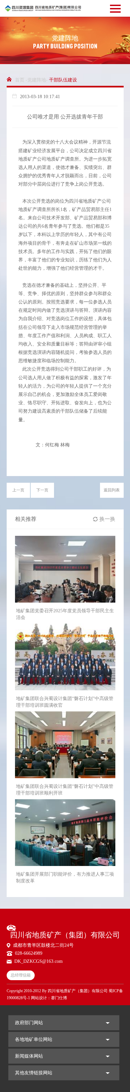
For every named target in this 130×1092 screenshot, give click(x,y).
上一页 (18, 490)
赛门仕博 (59, 998)
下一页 (42, 490)
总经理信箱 (21, 975)
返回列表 (112, 490)
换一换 (107, 519)
